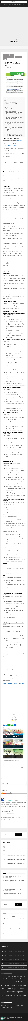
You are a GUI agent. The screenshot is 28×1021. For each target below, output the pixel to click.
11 (6, 926)
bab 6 (25, 976)
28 (16, 931)
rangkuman (11, 992)
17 (3, 928)
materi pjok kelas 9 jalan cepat (12, 760)
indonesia (12, 981)
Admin (4, 67)
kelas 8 (3, 985)
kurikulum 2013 (18, 985)
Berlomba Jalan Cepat (8, 124)
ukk (1, 997)
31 (3, 933)
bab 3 (15, 976)
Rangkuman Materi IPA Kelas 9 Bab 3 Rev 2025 (15, 851)
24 (3, 931)
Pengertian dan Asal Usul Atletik (10, 103)
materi (11, 989)
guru (9, 981)
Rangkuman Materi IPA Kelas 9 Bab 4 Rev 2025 (15, 847)
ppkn (22, 988)
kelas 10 (13, 985)
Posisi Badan (10, 131)
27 (13, 931)
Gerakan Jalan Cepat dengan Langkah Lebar (13, 119)
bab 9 (8, 978)
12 (10, 926)
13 (13, 926)
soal (24, 995)
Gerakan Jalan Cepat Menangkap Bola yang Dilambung (13, 115)
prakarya (3, 992)
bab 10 (11, 978)
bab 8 (5, 978)
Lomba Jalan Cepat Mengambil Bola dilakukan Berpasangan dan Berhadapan (14, 118)
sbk (11, 995)
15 (19, 926)
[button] (8, 6)
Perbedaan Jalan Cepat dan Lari (11, 109)
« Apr (4, 935)
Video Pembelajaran (21, 1017)
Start (9, 129)
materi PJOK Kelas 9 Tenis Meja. (10, 145)
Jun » (7, 935)
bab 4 (18, 976)
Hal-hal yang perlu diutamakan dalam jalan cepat (13, 135)
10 (3, 926)
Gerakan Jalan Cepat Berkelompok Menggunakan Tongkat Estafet (15, 123)
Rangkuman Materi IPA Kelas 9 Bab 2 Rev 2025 (14, 4)
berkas (5, 981)
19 (10, 928)
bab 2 (12, 976)
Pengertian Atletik (9, 104)
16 (22, 926)
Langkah (9, 130)
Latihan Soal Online (5, 1018)
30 (22, 931)
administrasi (5, 976)
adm (2, 976)
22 (19, 928)
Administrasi (3, 1017)
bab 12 (14, 978)
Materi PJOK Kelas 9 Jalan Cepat (10, 102)
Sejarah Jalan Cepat (9, 108)
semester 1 (14, 995)
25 (6, 931)
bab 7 (2, 978)
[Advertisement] (14, 24)
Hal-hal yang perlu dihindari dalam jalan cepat (13, 134)
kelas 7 (21, 981)
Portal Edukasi (14, 42)
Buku (7, 1017)
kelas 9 (9, 985)
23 (22, 928)
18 (6, 928)
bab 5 (21, 976)
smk (19, 995)
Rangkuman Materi (8, 57)
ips (17, 981)
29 (19, 931)
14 (16, 926)
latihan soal (5, 989)
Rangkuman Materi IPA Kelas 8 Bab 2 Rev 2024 (15, 863)
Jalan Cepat (6, 107)
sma (17, 995)
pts (6, 991)
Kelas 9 (5, 54)
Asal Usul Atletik (9, 106)
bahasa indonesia (19, 978)
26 (10, 931)
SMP (5, 59)
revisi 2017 (7, 995)
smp (21, 995)
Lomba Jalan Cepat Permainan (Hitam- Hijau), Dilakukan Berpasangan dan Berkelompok (14, 113)
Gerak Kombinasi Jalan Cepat (10, 111)
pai (15, 989)
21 (16, 928)
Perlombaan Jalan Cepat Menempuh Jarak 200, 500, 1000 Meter (14, 128)
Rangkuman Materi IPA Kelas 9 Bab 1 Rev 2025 (15, 859)
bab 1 (9, 976)
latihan (24, 985)
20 (13, 928)
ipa (16, 982)
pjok (20, 988)
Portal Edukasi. (19, 140)
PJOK (12, 54)
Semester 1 (18, 57)
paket (18, 988)
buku (7, 981)
